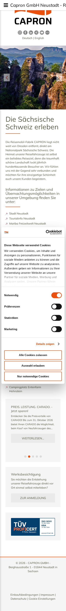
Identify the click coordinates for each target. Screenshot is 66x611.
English (39, 38)
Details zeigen (45, 343)
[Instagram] (19, 32)
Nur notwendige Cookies (33, 376)
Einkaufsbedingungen (24, 594)
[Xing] (35, 32)
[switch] (56, 306)
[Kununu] (47, 32)
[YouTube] (41, 32)
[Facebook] (24, 32)
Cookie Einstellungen (42, 598)
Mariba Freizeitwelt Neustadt (27, 223)
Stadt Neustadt (18, 213)
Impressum (47, 594)
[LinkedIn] (30, 32)
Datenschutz (19, 598)
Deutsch (27, 38)
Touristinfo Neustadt (22, 218)
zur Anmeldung (33, 498)
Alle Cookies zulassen (33, 354)
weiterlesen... (33, 438)
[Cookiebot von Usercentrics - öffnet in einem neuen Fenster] (46, 232)
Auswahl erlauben (33, 365)
